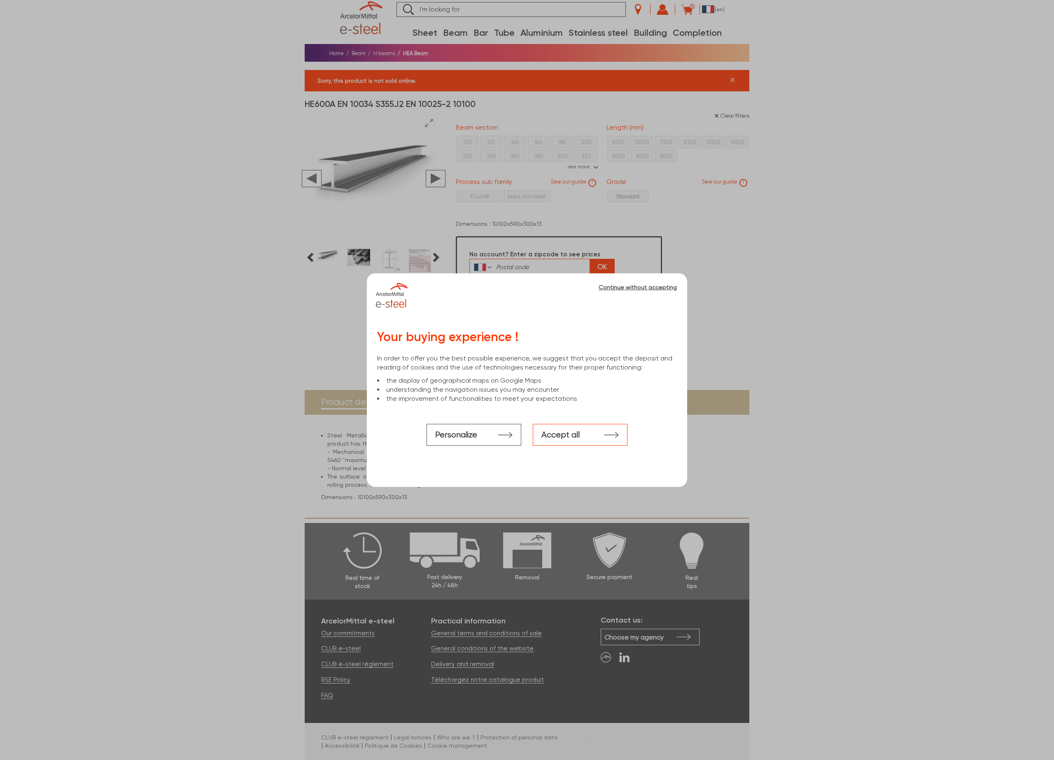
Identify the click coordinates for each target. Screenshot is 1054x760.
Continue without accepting (638, 287)
